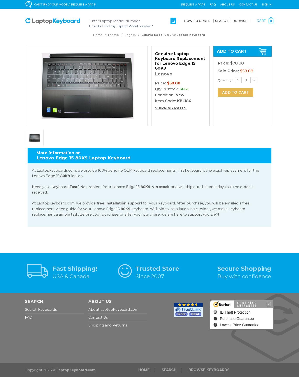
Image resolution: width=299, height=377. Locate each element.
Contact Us (248, 4)
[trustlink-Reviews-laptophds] (188, 310)
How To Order (197, 21)
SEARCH (221, 21)
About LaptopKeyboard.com (113, 309)
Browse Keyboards (209, 370)
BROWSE (240, 21)
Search (169, 370)
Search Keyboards (41, 309)
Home (144, 370)
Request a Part (193, 4)
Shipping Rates (171, 108)
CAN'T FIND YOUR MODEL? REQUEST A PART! (65, 4)
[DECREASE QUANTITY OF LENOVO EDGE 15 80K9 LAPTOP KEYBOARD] (238, 80)
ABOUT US (227, 4)
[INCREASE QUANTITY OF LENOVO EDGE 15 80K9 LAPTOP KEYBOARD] (253, 80)
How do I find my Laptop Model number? (121, 26)
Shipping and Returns (107, 325)
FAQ (213, 4)
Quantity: (225, 80)
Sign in (266, 4)
